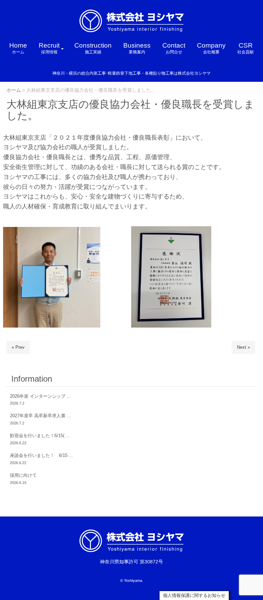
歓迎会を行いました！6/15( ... (40, 435)
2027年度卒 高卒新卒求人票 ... (40, 415)
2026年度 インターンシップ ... (40, 396)
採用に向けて (23, 475)
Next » (243, 347)
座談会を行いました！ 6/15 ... (41, 455)
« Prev (18, 347)
